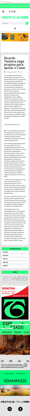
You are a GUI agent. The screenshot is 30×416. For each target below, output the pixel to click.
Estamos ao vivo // (18, 6)
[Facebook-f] (10, 11)
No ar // (8, 6)
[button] (15, 28)
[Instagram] (12, 11)
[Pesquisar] (27, 23)
